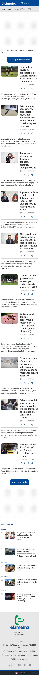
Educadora (22, 673)
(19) (30, 651)
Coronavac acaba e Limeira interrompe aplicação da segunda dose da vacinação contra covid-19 (29, 367)
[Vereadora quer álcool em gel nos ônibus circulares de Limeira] (9, 448)
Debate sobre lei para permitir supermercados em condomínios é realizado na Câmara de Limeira (29, 409)
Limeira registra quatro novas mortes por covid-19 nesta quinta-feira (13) (28, 281)
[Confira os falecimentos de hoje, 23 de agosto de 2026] (10, 568)
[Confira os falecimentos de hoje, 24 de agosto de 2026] (10, 582)
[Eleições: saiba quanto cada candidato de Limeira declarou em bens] (10, 535)
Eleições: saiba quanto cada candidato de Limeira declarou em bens (26, 536)
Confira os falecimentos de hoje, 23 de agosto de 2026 (27, 568)
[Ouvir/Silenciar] (36, 673)
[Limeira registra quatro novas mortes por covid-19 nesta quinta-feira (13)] (9, 279)
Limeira (18, 9)
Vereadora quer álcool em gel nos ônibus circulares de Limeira (28, 450)
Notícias (10, 9)
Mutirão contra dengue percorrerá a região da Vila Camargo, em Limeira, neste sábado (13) (28, 323)
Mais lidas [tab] (7, 524)
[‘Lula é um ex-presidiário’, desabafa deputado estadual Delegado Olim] (9, 157)
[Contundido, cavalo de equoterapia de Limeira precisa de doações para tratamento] (9, 71)
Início (3, 9)
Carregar (19, 59)
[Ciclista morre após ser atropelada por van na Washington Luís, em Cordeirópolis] (10, 596)
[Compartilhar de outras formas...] (32, 88)
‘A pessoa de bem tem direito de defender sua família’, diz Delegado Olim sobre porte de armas (29, 201)
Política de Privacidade (19, 659)
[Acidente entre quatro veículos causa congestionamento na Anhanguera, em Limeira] (10, 551)
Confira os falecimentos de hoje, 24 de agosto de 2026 (27, 582)
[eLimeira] (19, 622)
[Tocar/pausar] (33, 673)
